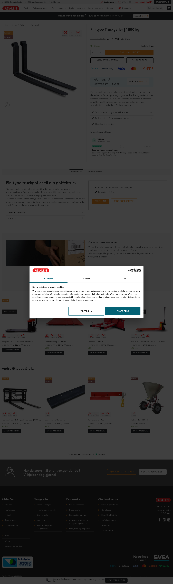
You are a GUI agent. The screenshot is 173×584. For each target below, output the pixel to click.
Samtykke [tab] (48, 279)
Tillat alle (123, 311)
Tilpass (85, 311)
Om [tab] (124, 279)
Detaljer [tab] (86, 279)
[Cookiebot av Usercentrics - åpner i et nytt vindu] (130, 270)
